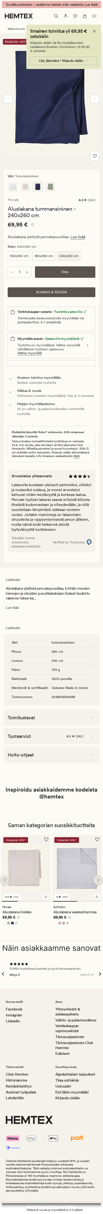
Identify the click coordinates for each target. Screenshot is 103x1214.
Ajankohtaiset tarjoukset (75, 1074)
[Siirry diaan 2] (26, 901)
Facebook (14, 1009)
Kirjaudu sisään (67, 1098)
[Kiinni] (94, 31)
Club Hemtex (17, 1074)
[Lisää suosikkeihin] (95, 156)
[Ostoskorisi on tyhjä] (85, 16)
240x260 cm (68, 256)
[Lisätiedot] (32, 225)
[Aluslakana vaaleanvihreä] (50, 187)
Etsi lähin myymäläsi (72, 1092)
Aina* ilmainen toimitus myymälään (52, 1206)
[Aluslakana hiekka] (25, 187)
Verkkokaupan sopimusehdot (67, 1028)
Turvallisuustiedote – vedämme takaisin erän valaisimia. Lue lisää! (52, 4)
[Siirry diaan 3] (42, 901)
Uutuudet (63, 1086)
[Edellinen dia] (8, 99)
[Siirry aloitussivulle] (19, 16)
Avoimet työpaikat (21, 1092)
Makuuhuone (16, 29)
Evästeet (62, 1053)
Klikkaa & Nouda (51, 292)
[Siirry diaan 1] (9, 901)
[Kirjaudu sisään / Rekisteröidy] (65, 16)
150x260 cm (19, 256)
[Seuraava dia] (95, 99)
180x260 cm (43, 256)
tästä (77, 456)
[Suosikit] (75, 16)
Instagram (14, 1015)
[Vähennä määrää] (12, 272)
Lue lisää (77, 237)
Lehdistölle (15, 1098)
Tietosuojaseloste (69, 1037)
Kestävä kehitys (18, 1086)
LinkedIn (13, 1021)
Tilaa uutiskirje (67, 1080)
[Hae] (56, 16)
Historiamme (16, 1080)
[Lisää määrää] (27, 272)
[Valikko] (94, 16)
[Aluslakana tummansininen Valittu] (38, 187)
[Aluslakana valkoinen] (13, 187)
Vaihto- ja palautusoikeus (75, 1020)
